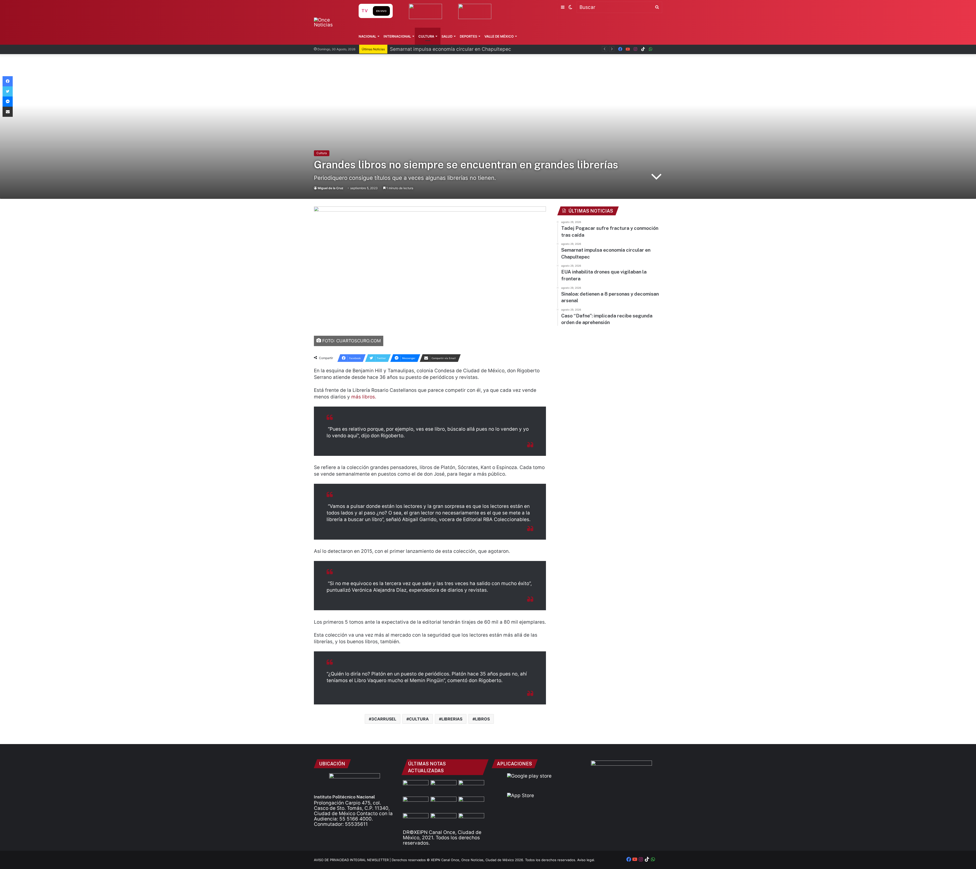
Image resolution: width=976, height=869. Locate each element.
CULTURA (419, 718)
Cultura (426, 36)
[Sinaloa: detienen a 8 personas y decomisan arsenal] (443, 787)
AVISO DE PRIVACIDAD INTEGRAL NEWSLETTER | (353, 860)
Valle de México (499, 36)
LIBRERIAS (451, 718)
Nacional (367, 36)
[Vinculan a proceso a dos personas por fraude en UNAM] (416, 820)
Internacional (397, 36)
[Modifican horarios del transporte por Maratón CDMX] (416, 787)
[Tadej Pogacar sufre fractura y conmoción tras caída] (471, 787)
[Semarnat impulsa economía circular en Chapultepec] (416, 804)
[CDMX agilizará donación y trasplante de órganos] (443, 820)
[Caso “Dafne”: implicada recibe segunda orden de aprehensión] (471, 820)
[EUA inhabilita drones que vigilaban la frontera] (471, 804)
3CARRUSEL (383, 718)
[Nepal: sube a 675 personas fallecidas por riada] (443, 804)
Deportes (468, 36)
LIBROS (482, 718)
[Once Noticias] (331, 22)
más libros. (363, 397)
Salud (446, 36)
